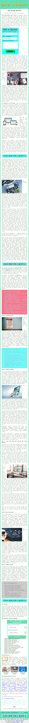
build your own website (12, 63)
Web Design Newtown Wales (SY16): (9, 15)
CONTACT (22, 8)
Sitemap (2, 712)
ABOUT (19, 8)
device (3, 216)
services (23, 237)
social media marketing (19, 689)
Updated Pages (15, 712)
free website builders (16, 62)
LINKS (16, 8)
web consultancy (12, 688)
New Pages (8, 712)
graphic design (9, 690)
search (3, 150)
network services (23, 690)
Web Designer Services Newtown (9, 618)
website (16, 18)
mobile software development (20, 687)
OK (22, 722)
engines (23, 148)
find (5, 606)
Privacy (26, 712)
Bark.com (8, 269)
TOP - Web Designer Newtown (8, 698)
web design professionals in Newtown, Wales (12, 268)
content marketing (11, 686)
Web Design (4, 275)
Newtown (18, 275)
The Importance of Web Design (8, 103)
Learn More (16, 722)
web (13, 238)
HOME (13, 8)
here (23, 616)
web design (4, 286)
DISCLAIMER (25, 8)
